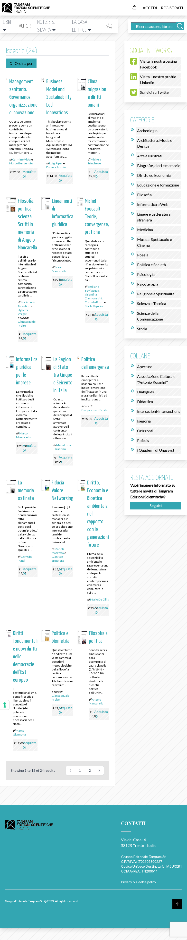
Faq (108, 26)
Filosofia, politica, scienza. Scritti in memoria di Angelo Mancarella (27, 224)
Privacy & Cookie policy (138, 882)
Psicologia (146, 274)
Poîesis (143, 440)
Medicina (145, 229)
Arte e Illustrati (149, 155)
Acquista (30, 171)
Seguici (156, 505)
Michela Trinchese (94, 161)
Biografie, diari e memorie (158, 165)
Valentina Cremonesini (93, 296)
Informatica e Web (152, 204)
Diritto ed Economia (154, 175)
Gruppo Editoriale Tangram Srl (143, 857)
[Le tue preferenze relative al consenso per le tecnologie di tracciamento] (4, 705)
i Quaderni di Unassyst (155, 450)
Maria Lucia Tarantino (27, 304)
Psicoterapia (147, 284)
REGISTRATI (172, 7)
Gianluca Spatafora (58, 558)
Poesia (142, 255)
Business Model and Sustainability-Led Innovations (59, 97)
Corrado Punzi (94, 302)
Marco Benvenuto (21, 163)
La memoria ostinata (26, 490)
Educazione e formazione (158, 185)
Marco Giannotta (19, 732)
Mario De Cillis (99, 599)
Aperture (144, 366)
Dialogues (145, 392)
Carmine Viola (21, 159)
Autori (25, 26)
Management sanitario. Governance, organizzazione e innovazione (23, 97)
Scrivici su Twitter (155, 92)
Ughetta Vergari (23, 312)
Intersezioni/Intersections (158, 411)
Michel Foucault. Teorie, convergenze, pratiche (97, 216)
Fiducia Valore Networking (62, 490)
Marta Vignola (94, 306)
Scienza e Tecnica (151, 303)
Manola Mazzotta (58, 551)
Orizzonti (145, 430)
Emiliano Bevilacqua (92, 288)
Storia (142, 328)
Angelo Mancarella (96, 701)
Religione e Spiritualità (155, 293)
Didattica (145, 401)
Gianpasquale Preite (94, 410)
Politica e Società (151, 264)
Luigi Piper (56, 163)
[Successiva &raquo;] (99, 770)
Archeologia (147, 130)
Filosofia (144, 194)
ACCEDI (150, 7)
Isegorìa (144, 421)
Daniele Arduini (56, 167)
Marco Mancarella (59, 269)
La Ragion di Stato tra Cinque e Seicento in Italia (63, 375)
